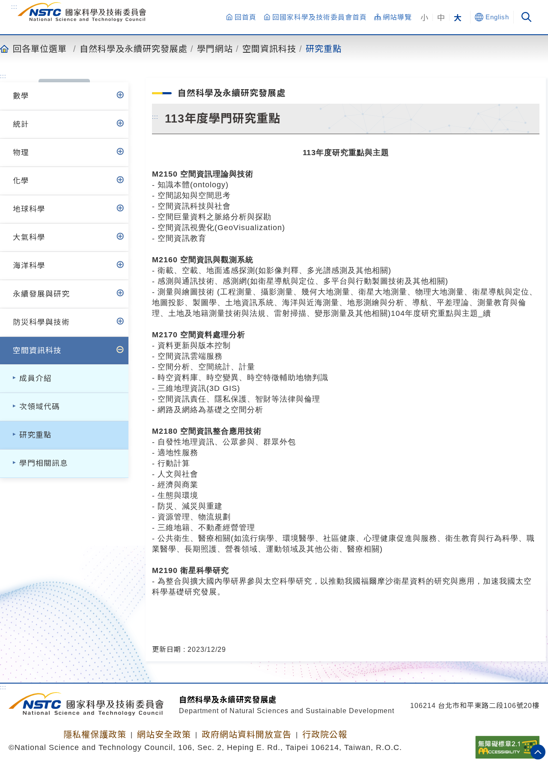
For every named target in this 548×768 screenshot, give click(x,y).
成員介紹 (35, 378)
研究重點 (324, 48)
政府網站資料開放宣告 (247, 734)
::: (14, 6)
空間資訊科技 (269, 48)
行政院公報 (324, 734)
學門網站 (215, 48)
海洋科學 (29, 265)
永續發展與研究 (41, 294)
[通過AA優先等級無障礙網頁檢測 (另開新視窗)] (507, 744)
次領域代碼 (39, 406)
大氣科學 (29, 237)
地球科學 (29, 209)
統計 (21, 124)
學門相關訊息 (43, 463)
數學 (21, 96)
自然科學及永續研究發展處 (134, 48)
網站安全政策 (164, 734)
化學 (21, 181)
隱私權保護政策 (94, 734)
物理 (21, 152)
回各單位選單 (40, 48)
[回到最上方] (537, 751)
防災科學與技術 (41, 322)
